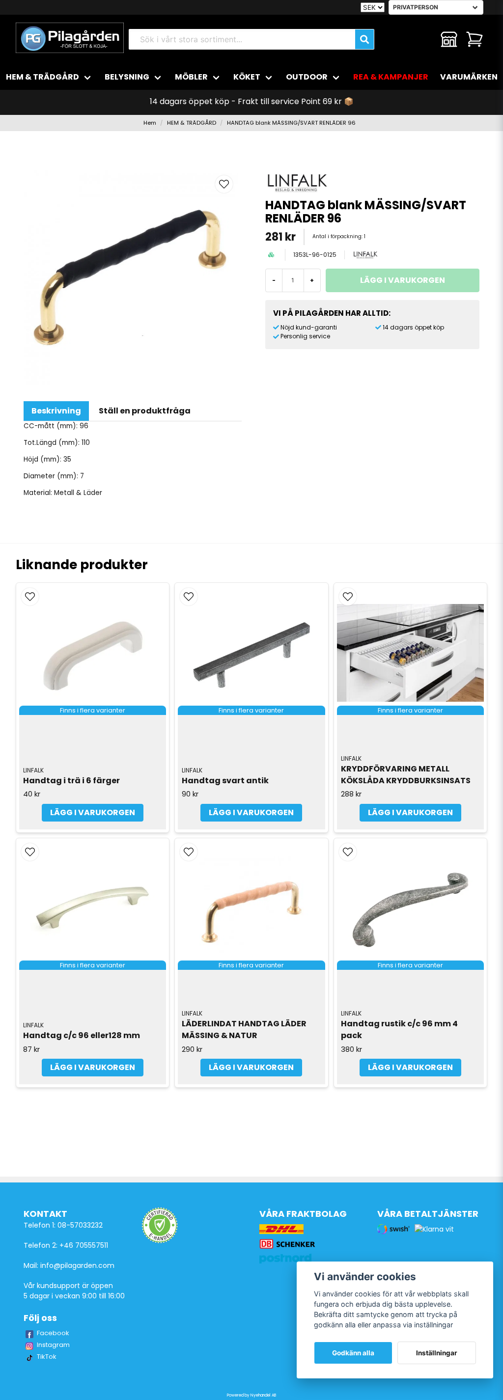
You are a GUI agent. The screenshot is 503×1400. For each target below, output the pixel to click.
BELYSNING (127, 76)
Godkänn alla (353, 1353)
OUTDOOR (307, 76)
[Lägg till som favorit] (423, 39)
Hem (149, 123)
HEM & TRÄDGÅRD (42, 76)
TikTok (46, 1356)
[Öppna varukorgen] (474, 39)
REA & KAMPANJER (390, 76)
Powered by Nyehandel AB (251, 1395)
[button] (224, 184)
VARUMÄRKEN (469, 76)
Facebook (53, 1333)
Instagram (53, 1344)
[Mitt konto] (449, 39)
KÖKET (246, 76)
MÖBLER (191, 76)
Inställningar (436, 1353)
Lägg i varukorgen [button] (92, 812)
